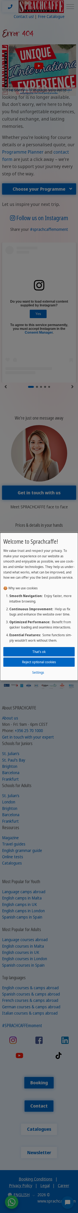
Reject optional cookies (39, 662)
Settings (38, 672)
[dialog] (39, 607)
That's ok (39, 651)
